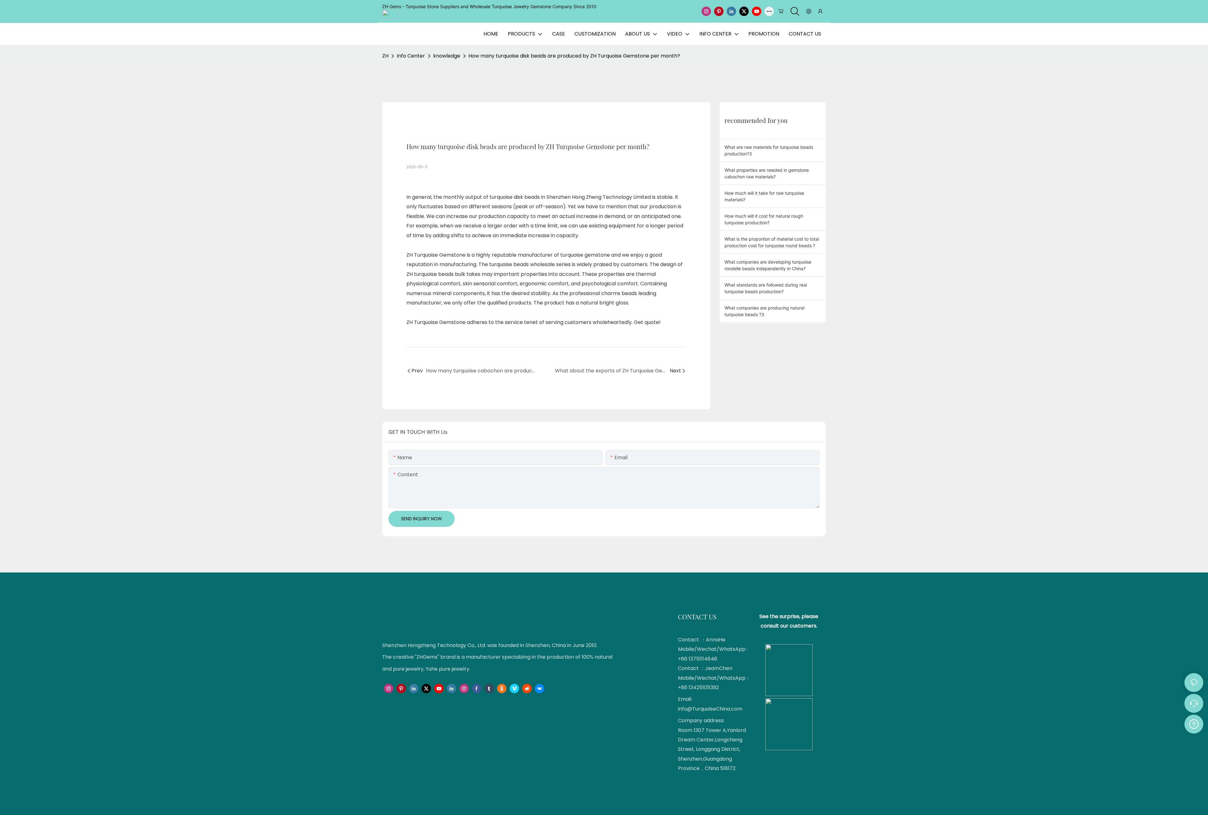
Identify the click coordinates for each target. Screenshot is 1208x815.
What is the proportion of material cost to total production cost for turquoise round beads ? (771, 242)
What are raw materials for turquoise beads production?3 (768, 150)
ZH (385, 55)
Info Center (411, 55)
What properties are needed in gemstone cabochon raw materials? (766, 173)
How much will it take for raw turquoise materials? (764, 196)
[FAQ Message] (1193, 723)
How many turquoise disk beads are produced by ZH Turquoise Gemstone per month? (574, 55)
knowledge (446, 55)
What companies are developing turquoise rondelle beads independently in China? (767, 265)
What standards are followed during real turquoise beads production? (765, 288)
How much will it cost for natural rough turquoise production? (763, 219)
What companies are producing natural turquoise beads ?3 (764, 311)
